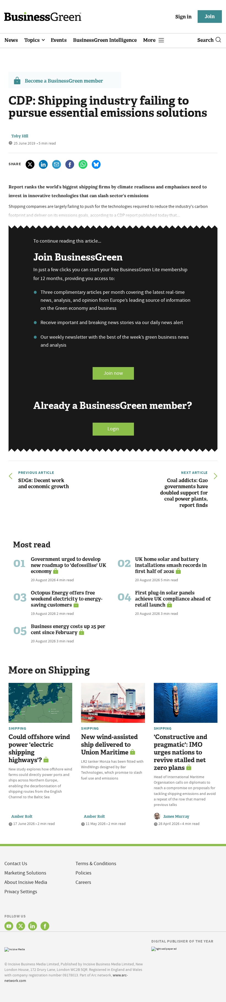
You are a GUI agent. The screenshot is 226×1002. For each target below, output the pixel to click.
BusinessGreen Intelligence (105, 40)
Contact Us (15, 863)
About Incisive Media (25, 882)
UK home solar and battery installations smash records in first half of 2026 (171, 565)
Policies (84, 873)
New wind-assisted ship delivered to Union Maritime (109, 744)
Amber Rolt (22, 816)
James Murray (176, 816)
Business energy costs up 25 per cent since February (68, 629)
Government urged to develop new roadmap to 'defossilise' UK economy (68, 565)
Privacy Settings (20, 892)
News (11, 40)
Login (113, 429)
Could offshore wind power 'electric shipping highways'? (39, 748)
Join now (113, 373)
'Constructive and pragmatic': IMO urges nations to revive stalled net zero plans (180, 752)
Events (59, 40)
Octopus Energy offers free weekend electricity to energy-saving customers (67, 599)
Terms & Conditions (96, 863)
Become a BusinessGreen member (64, 81)
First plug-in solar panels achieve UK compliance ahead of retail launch (173, 599)
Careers (83, 882)
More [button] (150, 40)
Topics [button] (32, 40)
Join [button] (210, 16)
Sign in (183, 16)
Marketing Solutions (25, 873)
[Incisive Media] (14, 949)
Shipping (17, 728)
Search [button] (205, 40)
